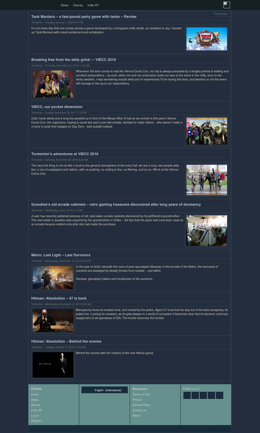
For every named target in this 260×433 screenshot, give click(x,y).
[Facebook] (187, 395)
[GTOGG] (33, 5)
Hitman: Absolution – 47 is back (59, 298)
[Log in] (226, 5)
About (136, 415)
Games (78, 5)
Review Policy (141, 405)
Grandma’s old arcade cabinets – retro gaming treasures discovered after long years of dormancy (116, 204)
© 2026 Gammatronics (218, 429)
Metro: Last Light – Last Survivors (60, 255)
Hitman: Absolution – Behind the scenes (66, 341)
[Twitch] (203, 395)
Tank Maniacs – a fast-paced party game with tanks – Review (83, 16)
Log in (35, 415)
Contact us (139, 410)
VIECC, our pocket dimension (56, 106)
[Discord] (211, 395)
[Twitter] (195, 395)
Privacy (137, 399)
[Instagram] (219, 395)
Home (35, 394)
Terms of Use (141, 394)
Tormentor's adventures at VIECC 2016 (64, 153)
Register (36, 421)
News (65, 5)
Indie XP (93, 5)
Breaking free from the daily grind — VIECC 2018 (73, 59)
